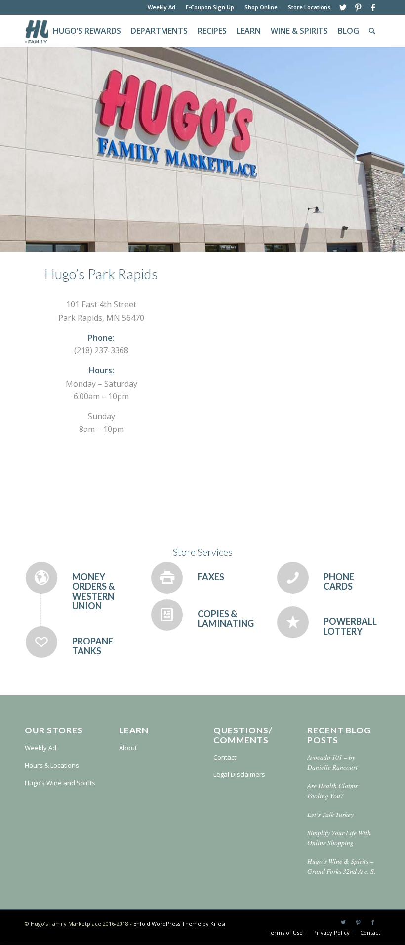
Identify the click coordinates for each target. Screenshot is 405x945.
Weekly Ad (161, 7)
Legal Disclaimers (239, 774)
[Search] (372, 31)
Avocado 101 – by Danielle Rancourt (332, 762)
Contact (224, 757)
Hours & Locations (52, 765)
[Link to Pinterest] (358, 7)
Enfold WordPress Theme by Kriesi (179, 923)
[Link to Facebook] (372, 7)
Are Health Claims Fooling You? (332, 790)
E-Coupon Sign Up (210, 7)
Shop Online (261, 7)
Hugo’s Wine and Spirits (60, 782)
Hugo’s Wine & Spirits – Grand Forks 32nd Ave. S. (341, 866)
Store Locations (309, 7)
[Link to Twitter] (343, 7)
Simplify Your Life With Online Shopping (339, 837)
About (128, 747)
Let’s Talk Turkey (330, 814)
